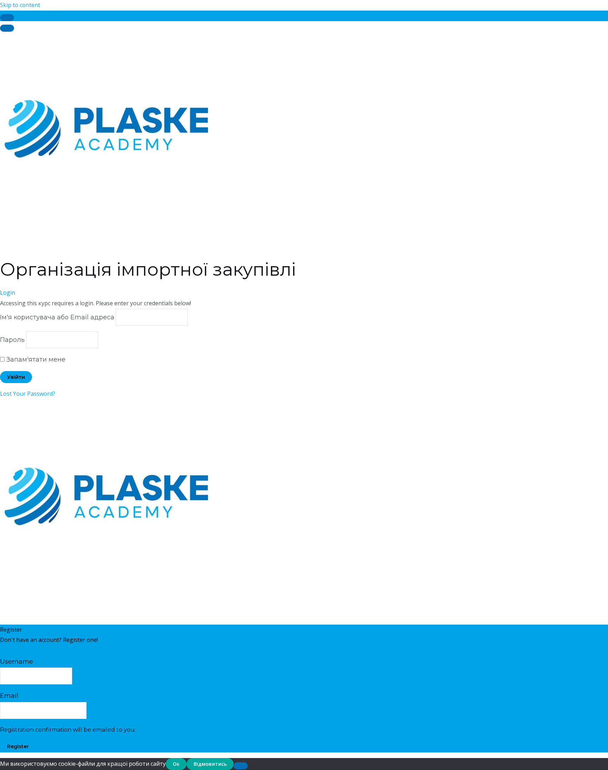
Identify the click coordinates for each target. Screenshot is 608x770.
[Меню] (7, 28)
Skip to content (20, 5)
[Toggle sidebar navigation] (7, 17)
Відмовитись (210, 763)
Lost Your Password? (27, 393)
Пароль (12, 340)
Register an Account (26, 650)
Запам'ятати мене (35, 359)
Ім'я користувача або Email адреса (57, 317)
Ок (176, 763)
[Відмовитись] (241, 765)
